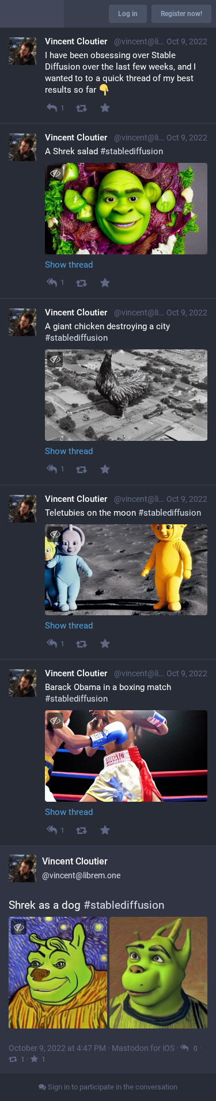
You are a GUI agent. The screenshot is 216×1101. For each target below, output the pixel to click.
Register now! (181, 14)
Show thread (69, 265)
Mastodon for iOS (143, 1048)
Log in (128, 14)
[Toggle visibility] (55, 173)
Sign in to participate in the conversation (111, 1087)
